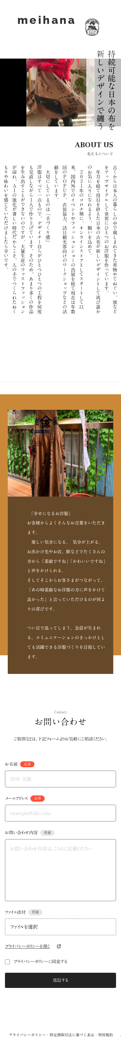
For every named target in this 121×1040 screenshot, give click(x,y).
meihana (46, 27)
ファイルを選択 (24, 927)
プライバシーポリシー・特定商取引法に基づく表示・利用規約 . (65, 1034)
